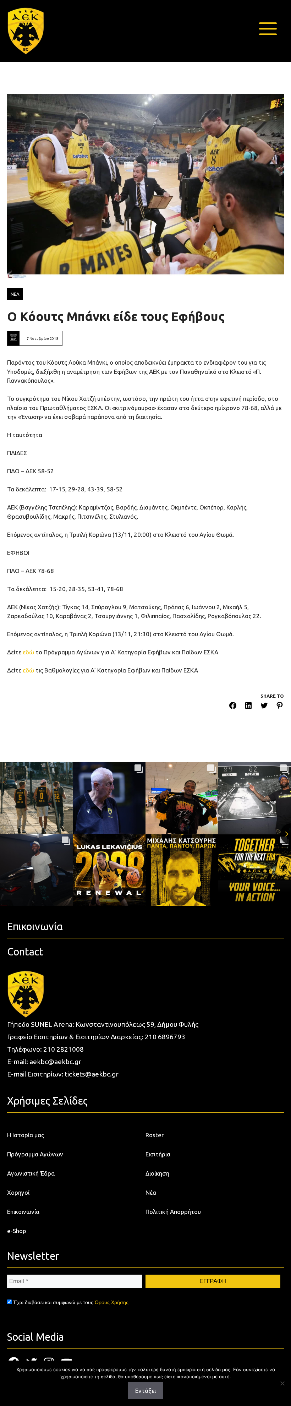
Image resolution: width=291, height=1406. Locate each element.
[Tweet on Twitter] (264, 706)
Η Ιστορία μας (25, 1135)
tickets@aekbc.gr (92, 1074)
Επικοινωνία (23, 1211)
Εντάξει (145, 1390)
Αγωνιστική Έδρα (31, 1173)
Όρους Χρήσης (111, 1302)
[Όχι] (282, 1383)
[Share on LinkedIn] (248, 706)
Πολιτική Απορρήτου (173, 1211)
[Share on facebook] (233, 706)
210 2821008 (63, 1049)
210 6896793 (165, 1037)
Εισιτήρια (158, 1154)
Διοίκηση (157, 1173)
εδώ (29, 652)
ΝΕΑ (15, 293)
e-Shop (16, 1230)
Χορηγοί (18, 1192)
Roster (155, 1135)
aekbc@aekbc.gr (55, 1062)
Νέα (151, 1192)
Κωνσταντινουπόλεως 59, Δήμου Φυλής (137, 1024)
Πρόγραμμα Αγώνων (35, 1154)
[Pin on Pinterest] (279, 706)
